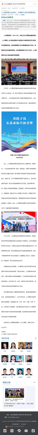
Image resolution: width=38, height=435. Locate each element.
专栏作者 (5, 338)
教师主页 (14, 8)
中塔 (20, 302)
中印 (24, 302)
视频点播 (6, 382)
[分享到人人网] (10, 17)
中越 (28, 302)
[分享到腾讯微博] (8, 17)
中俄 (31, 302)
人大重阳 (22, 8)
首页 (9, 8)
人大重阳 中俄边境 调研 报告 (9, 334)
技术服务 (23, 424)
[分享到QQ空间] (4, 17)
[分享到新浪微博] (6, 17)
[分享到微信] (12, 17)
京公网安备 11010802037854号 (15, 426)
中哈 (5, 307)
